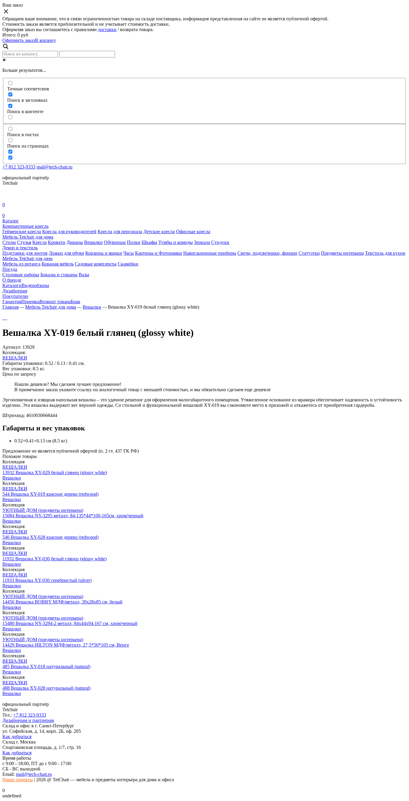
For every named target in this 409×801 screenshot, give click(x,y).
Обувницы (115, 242)
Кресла (39, 242)
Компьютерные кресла (25, 226)
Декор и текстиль (20, 247)
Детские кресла (159, 231)
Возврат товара (55, 301)
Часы (128, 253)
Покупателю (15, 296)
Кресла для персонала (120, 231)
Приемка (30, 301)
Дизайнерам (14, 290)
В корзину (45, 40)
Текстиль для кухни (385, 253)
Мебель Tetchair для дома (27, 236)
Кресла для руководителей (69, 231)
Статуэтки (309, 253)
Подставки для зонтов (25, 253)
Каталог (10, 220)
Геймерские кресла (21, 231)
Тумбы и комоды (175, 242)
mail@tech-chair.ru (54, 166)
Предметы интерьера (342, 253)
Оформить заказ (18, 40)
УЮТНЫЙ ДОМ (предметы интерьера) (42, 510)
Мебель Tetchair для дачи (27, 258)
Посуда (9, 269)
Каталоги (12, 285)
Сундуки (220, 242)
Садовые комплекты (95, 263)
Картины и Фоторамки (158, 253)
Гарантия (11, 301)
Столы (9, 242)
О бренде (11, 280)
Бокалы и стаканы (59, 274)
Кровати (56, 242)
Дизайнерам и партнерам (28, 720)
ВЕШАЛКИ (14, 357)
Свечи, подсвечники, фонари (267, 253)
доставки (107, 29)
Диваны (74, 242)
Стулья (24, 242)
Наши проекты (17, 779)
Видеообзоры (35, 285)
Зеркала (202, 242)
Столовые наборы (20, 274)
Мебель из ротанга (21, 263)
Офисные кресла (193, 231)
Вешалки (93, 242)
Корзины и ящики (103, 253)
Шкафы (149, 242)
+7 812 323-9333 (18, 166)
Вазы (84, 274)
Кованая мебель (58, 263)
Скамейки (128, 263)
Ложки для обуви (66, 253)
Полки (133, 242)
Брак (75, 301)
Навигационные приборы (209, 253)
